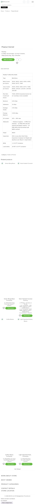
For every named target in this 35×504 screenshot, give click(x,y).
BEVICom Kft (12, 496)
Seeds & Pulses (11, 154)
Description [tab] (5, 68)
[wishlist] (24, 1)
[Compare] (20, 59)
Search (4, 7)
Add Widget (17, 469)
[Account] (28, 1)
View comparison (7, 502)
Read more (11, 308)
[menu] (32, 2)
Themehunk (27, 496)
